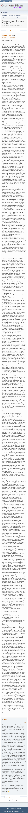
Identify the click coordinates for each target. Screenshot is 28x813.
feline (5, 719)
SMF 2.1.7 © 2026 (10, 809)
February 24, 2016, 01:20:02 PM (8, 37)
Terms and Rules (13, 808)
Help (8, 808)
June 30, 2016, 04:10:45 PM (7, 721)
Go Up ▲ (19, 808)
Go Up (2, 797)
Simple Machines (17, 809)
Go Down (3, 30)
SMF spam (9, 800)
